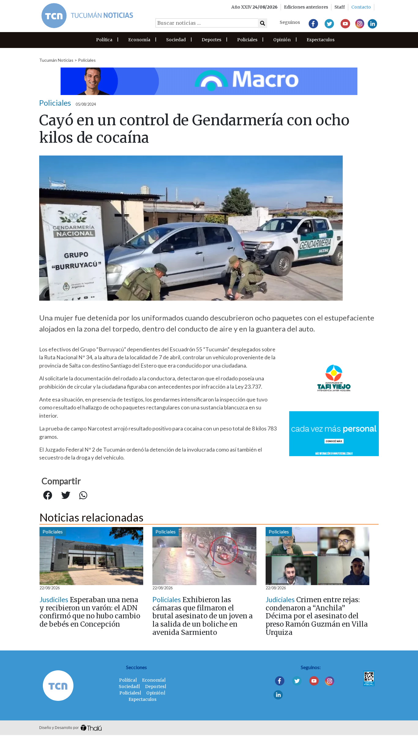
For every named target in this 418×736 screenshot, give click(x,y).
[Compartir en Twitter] (65, 496)
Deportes (211, 39)
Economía (139, 39)
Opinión (282, 39)
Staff (339, 7)
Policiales (247, 39)
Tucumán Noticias (56, 60)
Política (104, 39)
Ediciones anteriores (306, 7)
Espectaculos (320, 39)
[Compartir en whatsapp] (83, 496)
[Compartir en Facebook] (47, 496)
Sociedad (176, 39)
